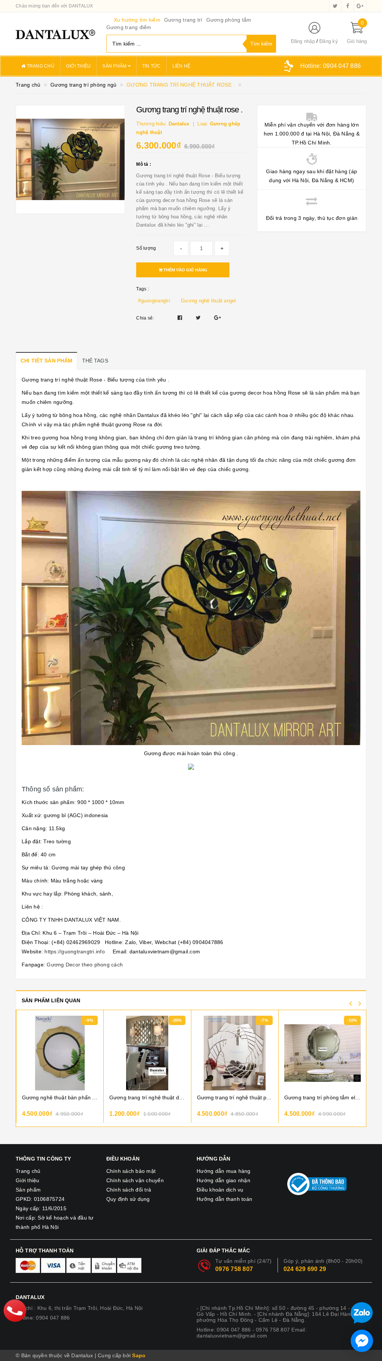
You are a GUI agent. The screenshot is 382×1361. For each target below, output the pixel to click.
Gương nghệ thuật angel (208, 300)
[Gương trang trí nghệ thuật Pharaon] (235, 1053)
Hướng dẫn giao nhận (223, 1180)
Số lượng (146, 248)
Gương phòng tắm (228, 20)
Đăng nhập (303, 41)
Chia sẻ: (145, 318)
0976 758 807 (234, 1269)
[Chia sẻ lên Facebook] (180, 317)
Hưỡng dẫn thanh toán (224, 1199)
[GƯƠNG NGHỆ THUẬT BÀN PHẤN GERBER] (60, 1053)
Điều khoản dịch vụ (220, 1190)
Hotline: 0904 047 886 (43, 1318)
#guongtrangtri (154, 300)
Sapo (138, 1355)
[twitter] (335, 6)
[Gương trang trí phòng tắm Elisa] (322, 1053)
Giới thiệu (78, 66)
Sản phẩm (115, 66)
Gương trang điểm (128, 27)
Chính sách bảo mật (131, 1171)
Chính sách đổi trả (128, 1190)
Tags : (142, 289)
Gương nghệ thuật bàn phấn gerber (60, 1097)
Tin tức (151, 66)
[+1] (217, 317)
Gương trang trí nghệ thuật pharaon (235, 1097)
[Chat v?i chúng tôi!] (362, 1341)
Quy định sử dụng (128, 1199)
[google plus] (360, 6)
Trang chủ (39, 66)
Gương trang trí (183, 20)
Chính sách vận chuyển (135, 1180)
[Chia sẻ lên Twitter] (199, 317)
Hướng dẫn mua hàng (224, 1171)
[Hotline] (15, 1310)
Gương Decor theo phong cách (85, 965)
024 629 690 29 (305, 1269)
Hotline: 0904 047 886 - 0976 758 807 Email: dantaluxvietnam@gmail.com (252, 1333)
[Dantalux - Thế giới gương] (55, 34)
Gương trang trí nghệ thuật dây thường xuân (147, 1097)
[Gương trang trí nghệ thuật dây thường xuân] (147, 1053)
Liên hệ (181, 66)
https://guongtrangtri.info (74, 951)
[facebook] (348, 6)
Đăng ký (328, 41)
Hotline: (330, 66)
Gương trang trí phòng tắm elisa (322, 1097)
